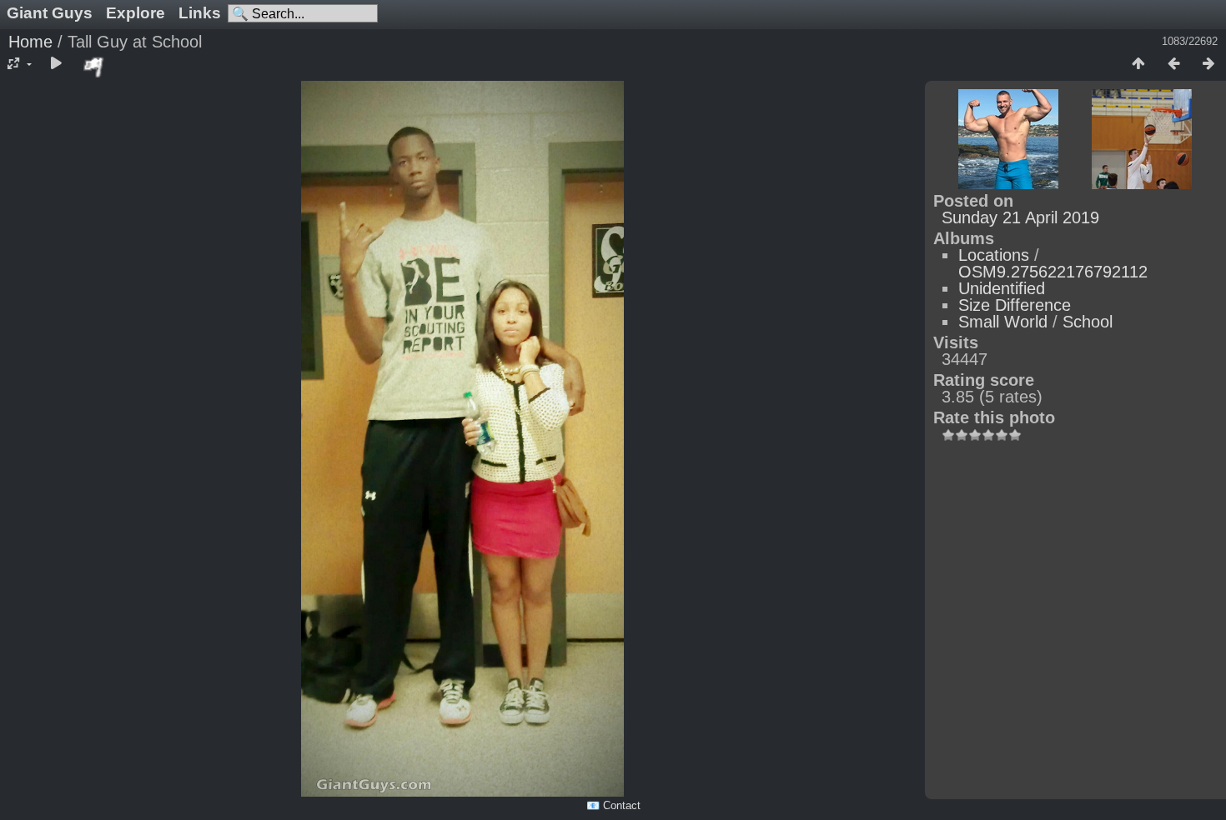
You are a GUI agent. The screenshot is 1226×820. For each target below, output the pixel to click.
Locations (993, 255)
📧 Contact (613, 805)
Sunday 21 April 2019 (1020, 217)
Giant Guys (50, 13)
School (1088, 321)
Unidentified (1001, 288)
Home (30, 41)
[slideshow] (55, 64)
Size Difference (1014, 305)
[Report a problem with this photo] (94, 67)
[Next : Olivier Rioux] (1208, 64)
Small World (1003, 321)
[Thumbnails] (1138, 64)
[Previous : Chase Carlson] (1173, 64)
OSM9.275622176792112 (1053, 271)
